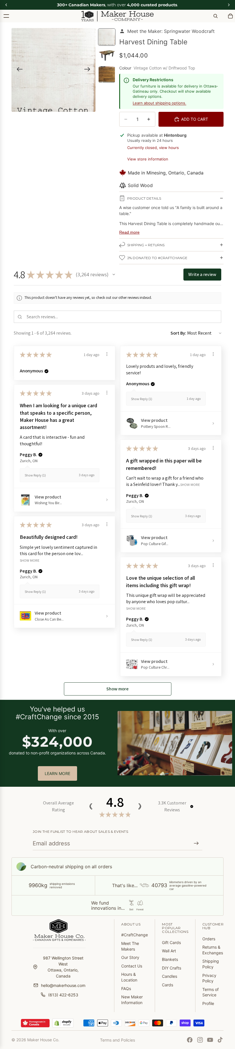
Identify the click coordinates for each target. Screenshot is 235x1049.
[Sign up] (196, 843)
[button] (113, 274)
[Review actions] (107, 354)
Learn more (57, 773)
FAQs (126, 988)
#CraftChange (134, 934)
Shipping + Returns (145, 245)
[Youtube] (210, 1039)
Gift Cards (171, 942)
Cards (167, 984)
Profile (208, 1003)
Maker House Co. (43, 1039)
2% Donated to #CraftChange (157, 258)
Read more (129, 232)
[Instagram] (200, 1039)
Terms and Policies (117, 1040)
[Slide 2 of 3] (107, 55)
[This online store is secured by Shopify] (62, 1023)
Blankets (170, 959)
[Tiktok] (220, 1039)
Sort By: (178, 333)
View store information (147, 159)
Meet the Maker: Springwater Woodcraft (171, 31)
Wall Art (169, 950)
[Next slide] (89, 70)
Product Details (144, 198)
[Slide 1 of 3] (107, 37)
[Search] (215, 16)
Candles (169, 976)
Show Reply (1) (141, 399)
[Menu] (6, 16)
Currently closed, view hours (153, 147)
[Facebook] (189, 1039)
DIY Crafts (171, 967)
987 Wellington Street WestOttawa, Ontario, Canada (63, 966)
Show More (190, 484)
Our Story (130, 957)
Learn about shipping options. (159, 103)
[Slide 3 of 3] (107, 74)
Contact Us (131, 965)
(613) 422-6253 (63, 994)
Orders (208, 938)
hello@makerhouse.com (63, 985)
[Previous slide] (17, 70)
